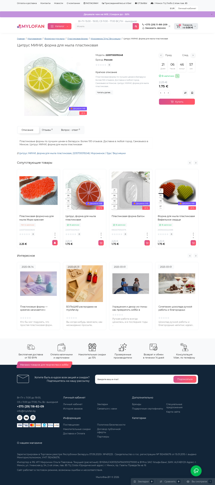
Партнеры (103, 436)
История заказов (73, 408)
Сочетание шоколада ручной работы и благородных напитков (175, 309)
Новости (58, 3)
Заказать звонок (155, 27)
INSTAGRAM (91, 3)
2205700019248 (81, 153)
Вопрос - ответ (70, 129)
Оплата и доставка (27, 3)
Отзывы (47, 129)
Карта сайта (173, 411)
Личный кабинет (187, 8)
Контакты (45, 3)
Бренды (136, 404)
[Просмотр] (31, 211)
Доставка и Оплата (74, 433)
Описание (27, 130)
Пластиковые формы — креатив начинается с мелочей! (34, 309)
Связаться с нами (107, 408)
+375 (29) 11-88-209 (155, 24)
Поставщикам (71, 424)
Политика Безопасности (111, 424)
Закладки (102, 404)
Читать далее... (104, 92)
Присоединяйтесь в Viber (117, 3)
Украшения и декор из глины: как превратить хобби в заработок (129, 309)
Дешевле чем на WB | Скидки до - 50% (106, 14)
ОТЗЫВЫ (142, 3)
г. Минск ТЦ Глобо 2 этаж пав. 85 (170, 3)
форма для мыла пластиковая (54, 153)
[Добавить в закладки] (45, 211)
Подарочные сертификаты (147, 408)
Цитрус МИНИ (27, 153)
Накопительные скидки (77, 429)
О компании (73, 3)
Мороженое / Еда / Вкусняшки (108, 153)
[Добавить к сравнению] (38, 211)
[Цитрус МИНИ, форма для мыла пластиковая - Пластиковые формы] (54, 85)
